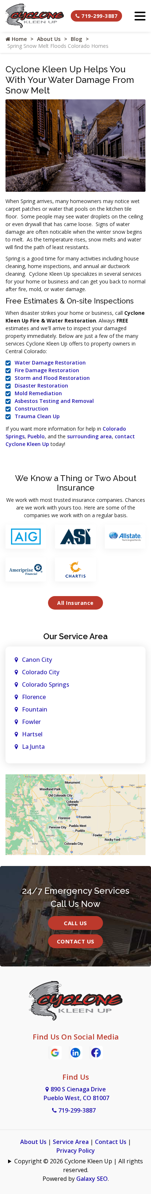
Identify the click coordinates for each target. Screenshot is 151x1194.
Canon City (37, 660)
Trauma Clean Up (37, 416)
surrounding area (89, 436)
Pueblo (36, 436)
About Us (48, 38)
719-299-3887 (99, 15)
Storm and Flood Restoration (52, 377)
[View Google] (55, 1052)
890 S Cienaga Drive (76, 1093)
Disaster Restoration (41, 385)
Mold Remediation (38, 393)
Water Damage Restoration (50, 362)
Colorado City (40, 672)
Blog (76, 38)
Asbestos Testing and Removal (54, 400)
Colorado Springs (45, 684)
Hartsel (32, 734)
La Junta (33, 747)
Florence (34, 697)
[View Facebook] (96, 1052)
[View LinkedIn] (75, 1052)
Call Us (75, 923)
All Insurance (75, 602)
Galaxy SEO (92, 1179)
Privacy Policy (75, 1151)
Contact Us (76, 941)
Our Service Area (75, 636)
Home (18, 38)
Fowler (31, 722)
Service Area (71, 1142)
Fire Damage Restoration (47, 370)
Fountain (34, 709)
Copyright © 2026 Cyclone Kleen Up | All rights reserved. (78, 1165)
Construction (31, 408)
